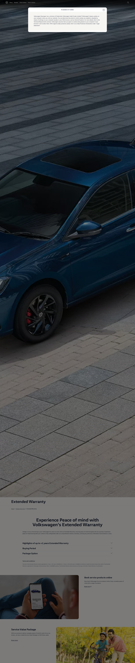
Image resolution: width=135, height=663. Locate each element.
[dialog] (67, 331)
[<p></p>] (103, 10)
